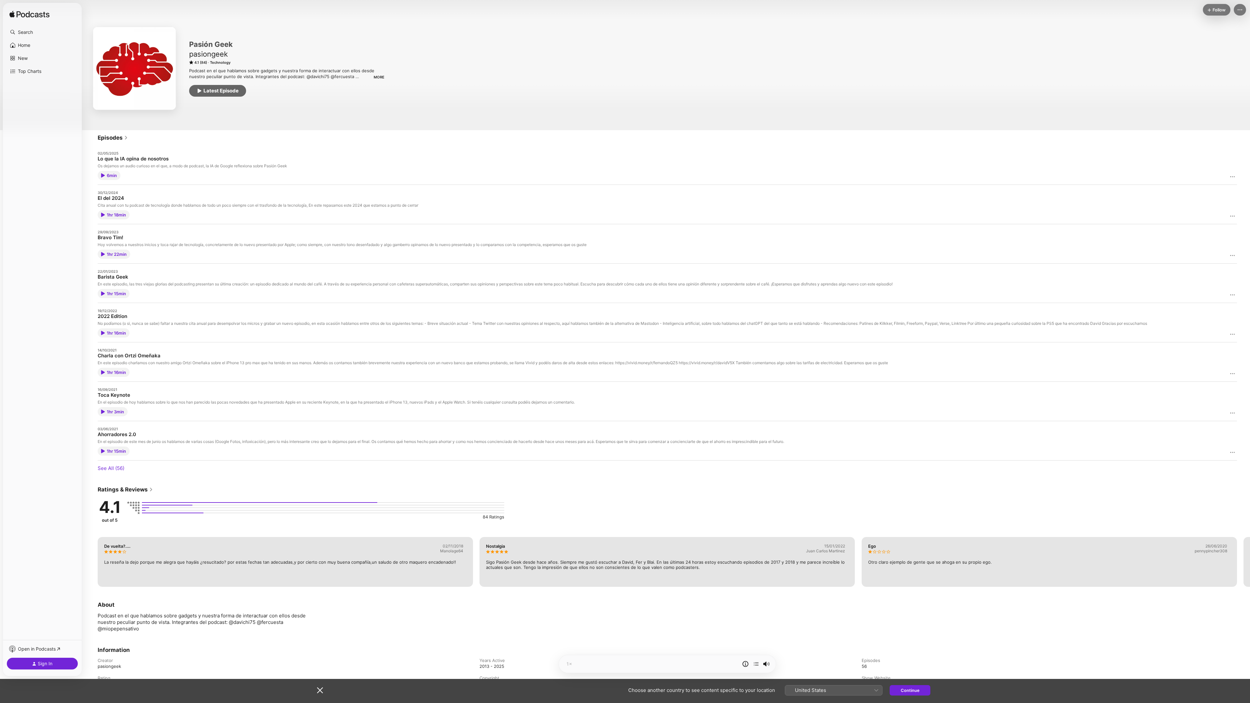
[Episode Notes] (745, 664)
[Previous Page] (91, 561)
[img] (29, 14)
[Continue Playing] (756, 664)
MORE (379, 77)
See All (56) (111, 468)
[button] (42, 32)
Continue (910, 690)
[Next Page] (1243, 561)
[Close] (320, 690)
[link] (113, 137)
